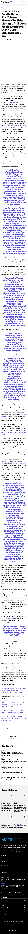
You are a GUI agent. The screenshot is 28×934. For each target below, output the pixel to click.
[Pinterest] (15, 75)
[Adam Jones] (4, 738)
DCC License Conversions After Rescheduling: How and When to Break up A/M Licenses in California (13, 761)
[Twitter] (12, 75)
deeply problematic (12, 102)
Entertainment (4, 771)
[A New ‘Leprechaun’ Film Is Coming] (20, 819)
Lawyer (3, 7)
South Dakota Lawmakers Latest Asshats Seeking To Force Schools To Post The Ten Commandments (13, 718)
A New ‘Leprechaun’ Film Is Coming (11, 772)
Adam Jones (18, 40)
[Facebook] (9, 75)
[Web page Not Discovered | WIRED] (7, 819)
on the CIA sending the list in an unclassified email (13, 432)
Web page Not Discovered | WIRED (11, 768)
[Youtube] (9, 930)
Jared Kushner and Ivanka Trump (14, 115)
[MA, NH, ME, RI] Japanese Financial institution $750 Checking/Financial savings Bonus (12, 754)
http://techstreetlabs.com (15, 738)
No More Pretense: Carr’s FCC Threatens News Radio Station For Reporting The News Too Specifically (13, 704)
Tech (2, 766)
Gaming (3, 775)
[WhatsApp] (19, 75)
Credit (2, 750)
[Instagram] (15, 930)
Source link (4, 728)
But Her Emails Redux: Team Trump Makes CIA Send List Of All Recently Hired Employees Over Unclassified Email (13, 690)
